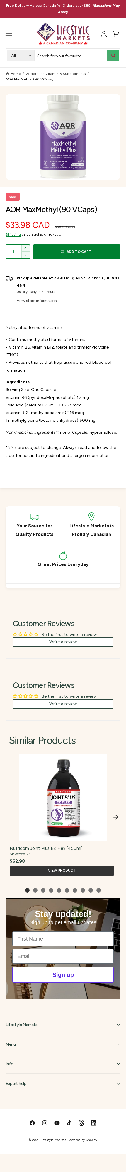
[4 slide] (51, 890)
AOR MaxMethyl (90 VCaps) (30, 79)
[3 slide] (43, 890)
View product (61, 871)
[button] (9, 34)
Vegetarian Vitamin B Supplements (55, 73)
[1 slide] (27, 890)
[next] (116, 817)
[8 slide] (83, 890)
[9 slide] (90, 890)
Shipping (13, 234)
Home (16, 73)
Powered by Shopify (82, 1140)
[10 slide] (98, 890)
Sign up (63, 975)
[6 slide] (67, 890)
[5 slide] (59, 890)
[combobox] (78, 55)
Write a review (63, 641)
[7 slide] (75, 890)
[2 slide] (35, 890)
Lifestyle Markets (53, 1140)
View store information (37, 300)
